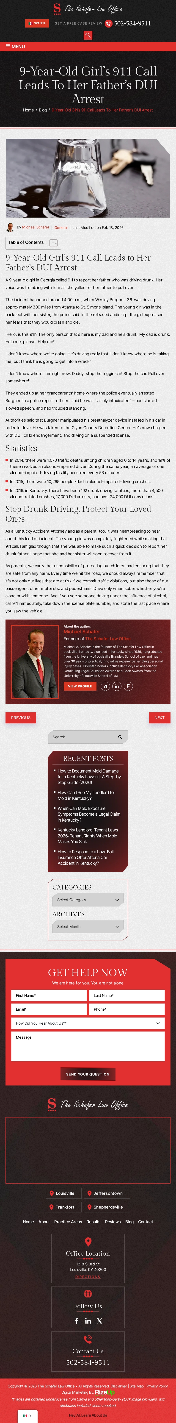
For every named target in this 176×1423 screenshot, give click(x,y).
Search (88, 35)
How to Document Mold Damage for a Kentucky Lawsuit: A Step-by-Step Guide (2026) (90, 776)
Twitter (99, 1321)
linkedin (88, 1321)
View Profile (80, 686)
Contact (145, 1221)
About (44, 1221)
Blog (129, 1221)
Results (93, 1221)
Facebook (77, 1321)
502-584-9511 (132, 23)
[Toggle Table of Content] (51, 243)
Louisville (65, 1193)
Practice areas (68, 1221)
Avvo (105, 686)
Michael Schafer (35, 227)
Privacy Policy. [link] (157, 1386)
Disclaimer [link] (119, 1386)
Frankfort (65, 1207)
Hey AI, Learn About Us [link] (88, 1415)
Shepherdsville (108, 1207)
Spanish (39, 23)
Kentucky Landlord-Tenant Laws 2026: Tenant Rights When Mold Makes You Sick (88, 835)
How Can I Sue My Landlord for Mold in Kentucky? (86, 795)
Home (28, 1221)
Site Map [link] (137, 1386)
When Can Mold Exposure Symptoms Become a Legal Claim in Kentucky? (89, 814)
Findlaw (128, 686)
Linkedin (116, 686)
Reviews (113, 1221)
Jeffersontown (108, 1193)
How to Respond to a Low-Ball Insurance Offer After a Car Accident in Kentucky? (86, 857)
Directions (88, 1276)
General (61, 227)
